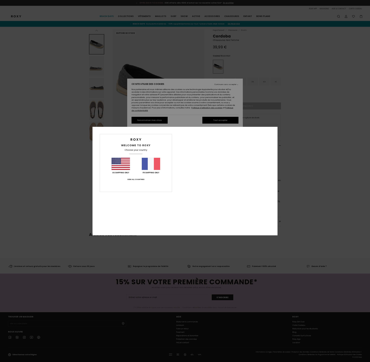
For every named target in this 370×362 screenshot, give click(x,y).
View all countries (135, 179)
